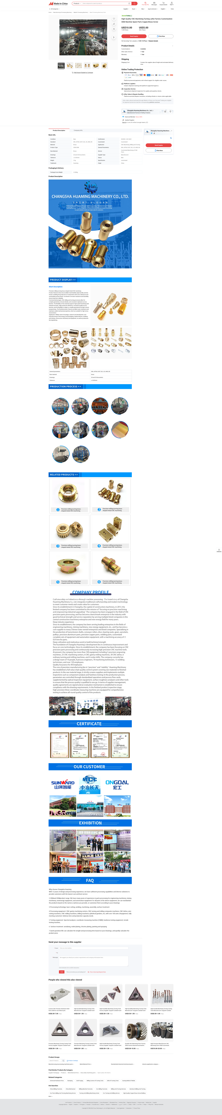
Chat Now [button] (162, 36)
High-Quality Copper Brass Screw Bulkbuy (134, 1093)
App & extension (152, 9)
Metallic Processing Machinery (81, 12)
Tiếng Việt (150, 1104)
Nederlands (114, 1104)
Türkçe (144, 1104)
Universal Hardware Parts (57, 1080)
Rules (172, 9)
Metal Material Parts (85, 1064)
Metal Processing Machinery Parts (98, 12)
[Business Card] (171, 138)
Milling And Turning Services (118, 1089)
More (50, 1096)
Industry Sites (122, 1102)
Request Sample (153, 41)
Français (88, 1104)
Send (61, 972)
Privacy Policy (136, 1108)
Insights (155, 1102)
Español (76, 1104)
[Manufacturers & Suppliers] (58, 3)
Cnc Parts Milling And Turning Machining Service (63, 1093)
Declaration (129, 1108)
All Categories (54, 9)
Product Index (141, 1102)
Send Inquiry (134, 36)
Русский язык (95, 1104)
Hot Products (68, 1102)
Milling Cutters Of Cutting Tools (95, 1080)
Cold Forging (79, 1080)
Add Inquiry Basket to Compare (83, 73)
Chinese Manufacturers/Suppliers (90, 1102)
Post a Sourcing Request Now (97, 972)
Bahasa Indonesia (159, 1104)
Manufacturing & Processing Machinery (62, 12)
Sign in (171, 4)
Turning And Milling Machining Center (89, 1093)
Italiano (102, 1104)
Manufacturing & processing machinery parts (61, 1064)
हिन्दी (134, 1104)
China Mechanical (70, 1089)
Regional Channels (131, 1102)
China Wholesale (104, 1102)
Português (82, 1104)
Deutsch (108, 1104)
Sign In (124, 122)
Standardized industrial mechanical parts (122, 1064)
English (70, 1104)
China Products (77, 1102)
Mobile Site (148, 1102)
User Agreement (120, 1108)
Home (50, 12)
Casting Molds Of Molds (128, 1080)
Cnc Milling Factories (101, 1089)
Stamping (70, 1080)
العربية (120, 1104)
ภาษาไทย (139, 1104)
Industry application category (150, 1064)
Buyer (133, 9)
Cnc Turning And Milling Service (111, 1093)
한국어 (125, 1104)
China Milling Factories (56, 1089)
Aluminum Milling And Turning (137, 1089)
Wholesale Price (113, 1102)
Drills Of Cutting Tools (113, 1080)
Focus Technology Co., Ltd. (99, 1108)
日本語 (130, 1104)
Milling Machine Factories (86, 1089)
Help (142, 9)
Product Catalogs (73, 1060)
